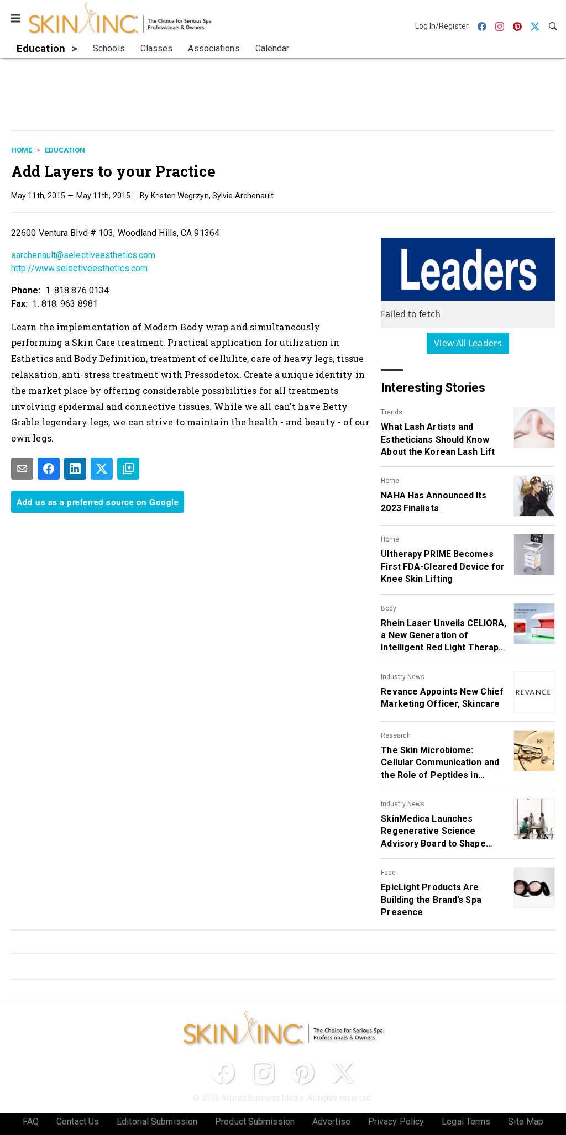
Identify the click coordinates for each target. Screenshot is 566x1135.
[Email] (22, 469)
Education (65, 150)
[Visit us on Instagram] (263, 1073)
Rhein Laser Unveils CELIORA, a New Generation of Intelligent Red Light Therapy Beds (443, 636)
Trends (391, 412)
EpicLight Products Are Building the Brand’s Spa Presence (431, 899)
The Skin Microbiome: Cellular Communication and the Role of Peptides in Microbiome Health (440, 763)
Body (388, 608)
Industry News (402, 677)
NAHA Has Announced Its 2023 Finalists (433, 501)
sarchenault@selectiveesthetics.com (83, 255)
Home (21, 150)
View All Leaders (468, 343)
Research (396, 735)
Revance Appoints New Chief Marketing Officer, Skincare (442, 697)
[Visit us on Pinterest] (303, 1073)
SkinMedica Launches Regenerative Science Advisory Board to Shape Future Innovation (433, 831)
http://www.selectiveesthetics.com (79, 268)
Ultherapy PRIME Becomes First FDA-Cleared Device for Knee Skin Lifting (443, 566)
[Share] (49, 469)
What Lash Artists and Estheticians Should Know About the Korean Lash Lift (438, 439)
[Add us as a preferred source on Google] (128, 469)
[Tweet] (102, 469)
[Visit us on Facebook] (223, 1073)
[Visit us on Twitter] (343, 1073)
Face (388, 872)
